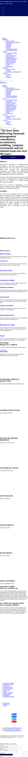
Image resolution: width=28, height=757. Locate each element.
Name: (2, 745)
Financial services (10, 88)
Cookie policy (6, 704)
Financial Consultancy (11, 102)
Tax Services (9, 101)
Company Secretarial (11, 106)
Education (8, 94)
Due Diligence (9, 113)
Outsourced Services (6, 270)
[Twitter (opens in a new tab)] (3, 7)
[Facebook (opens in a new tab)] (3, 9)
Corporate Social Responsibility (13, 118)
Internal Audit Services (7, 315)
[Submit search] (14, 128)
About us (5, 114)
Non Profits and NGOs (11, 97)
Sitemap (5, 705)
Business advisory (10, 104)
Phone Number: (3, 750)
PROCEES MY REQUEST (6, 754)
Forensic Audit (9, 110)
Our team (8, 117)
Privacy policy (6, 703)
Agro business (9, 90)
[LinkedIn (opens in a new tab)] (3, 13)
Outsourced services (10, 109)
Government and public (11, 96)
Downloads (8, 124)
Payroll (7, 112)
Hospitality (8, 93)
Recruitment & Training (11, 105)
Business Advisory (5, 254)
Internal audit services (11, 108)
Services (5, 98)
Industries (5, 86)
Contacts (5, 120)
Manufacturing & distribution (13, 89)
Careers (8, 122)
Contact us (8, 121)
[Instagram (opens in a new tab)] (3, 11)
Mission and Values (10, 116)
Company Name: (4, 747)
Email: (2, 748)
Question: (2, 753)
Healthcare (8, 92)
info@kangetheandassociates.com (14, 730)
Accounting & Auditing (11, 100)
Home (4, 85)
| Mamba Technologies (18, 737)
